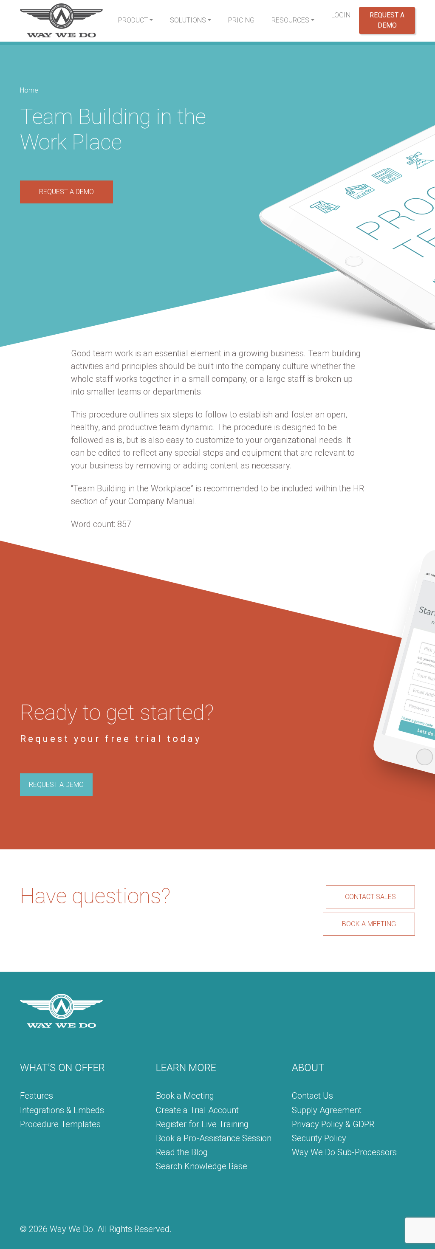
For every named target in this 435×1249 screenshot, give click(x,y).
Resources (290, 20)
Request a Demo (387, 20)
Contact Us (312, 1096)
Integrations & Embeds (62, 1110)
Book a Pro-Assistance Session (213, 1138)
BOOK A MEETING (369, 924)
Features (36, 1096)
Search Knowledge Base (201, 1166)
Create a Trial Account (197, 1110)
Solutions (188, 20)
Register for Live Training (202, 1124)
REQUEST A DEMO (66, 192)
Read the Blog (182, 1152)
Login (340, 15)
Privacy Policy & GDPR (333, 1124)
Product (133, 20)
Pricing (241, 20)
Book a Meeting (185, 1096)
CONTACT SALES (370, 897)
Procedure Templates (60, 1124)
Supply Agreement (327, 1110)
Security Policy (319, 1138)
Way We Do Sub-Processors (344, 1152)
